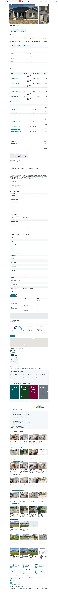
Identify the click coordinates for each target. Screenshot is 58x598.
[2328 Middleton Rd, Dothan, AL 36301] (24, 452)
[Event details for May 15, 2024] (46, 300)
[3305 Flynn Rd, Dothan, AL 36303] (14, 437)
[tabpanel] (29, 144)
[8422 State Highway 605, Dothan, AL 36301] (14, 537)
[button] (20, 1)
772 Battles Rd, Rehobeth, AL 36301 (16, 131)
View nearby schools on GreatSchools (16, 366)
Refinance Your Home (22, 29)
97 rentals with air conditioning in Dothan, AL (17, 461)
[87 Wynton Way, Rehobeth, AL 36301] (43, 551)
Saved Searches (45, 1)
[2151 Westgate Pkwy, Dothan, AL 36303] (24, 437)
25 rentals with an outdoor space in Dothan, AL (18, 505)
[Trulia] (11, 583)
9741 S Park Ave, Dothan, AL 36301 (16, 116)
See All (12, 379)
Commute (28, 383)
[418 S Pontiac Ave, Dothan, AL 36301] (42, 509)
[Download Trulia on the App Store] (14, 583)
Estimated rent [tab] (20, 136)
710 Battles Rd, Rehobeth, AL (15, 78)
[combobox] (12, 1)
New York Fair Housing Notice (13, 579)
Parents (24, 383)
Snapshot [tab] (12, 323)
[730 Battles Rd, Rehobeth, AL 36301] (33, 551)
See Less (12, 291)
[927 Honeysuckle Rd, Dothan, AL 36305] (33, 480)
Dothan (20, 3)
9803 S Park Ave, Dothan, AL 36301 (16, 109)
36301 (23, 3)
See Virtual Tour (13, 266)
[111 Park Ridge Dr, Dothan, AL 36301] (33, 537)
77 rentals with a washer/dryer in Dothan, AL (17, 490)
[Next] (47, 439)
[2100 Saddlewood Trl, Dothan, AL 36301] (14, 452)
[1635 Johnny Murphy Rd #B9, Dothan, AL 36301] (24, 524)
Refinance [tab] (24, 136)
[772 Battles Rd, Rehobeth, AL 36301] (24, 551)
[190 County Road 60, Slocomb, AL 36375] (43, 537)
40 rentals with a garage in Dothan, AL (16, 447)
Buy (22, 1)
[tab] (13, 296)
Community (15, 383)
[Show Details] (46, 48)
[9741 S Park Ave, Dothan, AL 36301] (14, 551)
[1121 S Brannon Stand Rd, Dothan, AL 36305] (42, 480)
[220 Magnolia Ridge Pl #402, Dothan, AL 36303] (42, 452)
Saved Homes (39, 1)
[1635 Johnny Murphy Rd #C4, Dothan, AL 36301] (14, 524)
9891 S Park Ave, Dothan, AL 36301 (16, 114)
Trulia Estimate (13, 45)
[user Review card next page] (48, 391)
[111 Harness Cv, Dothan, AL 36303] (42, 437)
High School (21, 348)
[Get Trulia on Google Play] (20, 583)
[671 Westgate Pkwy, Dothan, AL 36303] (33, 437)
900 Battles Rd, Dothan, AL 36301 (15, 126)
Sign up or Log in (52, 1)
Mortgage (28, 1)
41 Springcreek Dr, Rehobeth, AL (15, 91)
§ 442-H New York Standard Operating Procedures (15, 578)
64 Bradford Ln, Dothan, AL (15, 86)
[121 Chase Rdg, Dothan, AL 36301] (24, 537)
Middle (17, 348)
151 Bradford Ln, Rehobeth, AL (15, 96)
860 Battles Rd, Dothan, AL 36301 (15, 121)
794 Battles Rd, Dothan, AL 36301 (15, 129)
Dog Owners (20, 383)
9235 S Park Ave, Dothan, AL (15, 83)
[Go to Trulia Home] (2, 1)
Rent (24, 1)
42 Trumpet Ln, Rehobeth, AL (15, 88)
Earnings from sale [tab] (13, 136)
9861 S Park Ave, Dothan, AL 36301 (16, 112)
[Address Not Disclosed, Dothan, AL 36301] (33, 452)
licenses (31, 577)
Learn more (39, 368)
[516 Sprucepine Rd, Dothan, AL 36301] (33, 509)
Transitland (20, 575)
